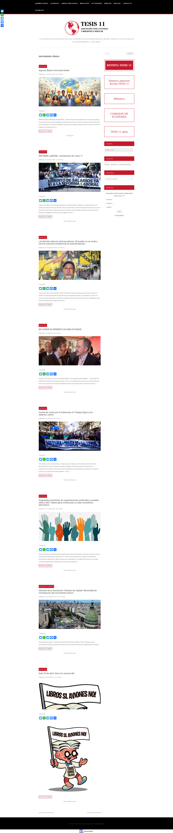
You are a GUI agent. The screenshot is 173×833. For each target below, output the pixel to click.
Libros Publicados (69, 3)
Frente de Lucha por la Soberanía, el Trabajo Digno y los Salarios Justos (66, 413)
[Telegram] (2, 18)
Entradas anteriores (46, 812)
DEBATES (107, 3)
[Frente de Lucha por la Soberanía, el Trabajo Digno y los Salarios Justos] (70, 436)
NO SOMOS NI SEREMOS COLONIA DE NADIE (60, 329)
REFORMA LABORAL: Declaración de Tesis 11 (61, 156)
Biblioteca (84, 3)
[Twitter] (2, 11)
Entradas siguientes (94, 812)
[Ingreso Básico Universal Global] (70, 91)
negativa (109, 203)
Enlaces (117, 3)
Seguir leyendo (45, 131)
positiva (109, 199)
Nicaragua (114, 164)
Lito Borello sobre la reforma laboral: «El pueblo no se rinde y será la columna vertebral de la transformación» (68, 242)
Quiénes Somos (41, 3)
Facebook (39, 10)
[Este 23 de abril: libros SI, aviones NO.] (70, 694)
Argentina (43, 66)
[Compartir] (2, 25)
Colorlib (84, 823)
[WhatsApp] (2, 15)
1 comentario (70, 135)
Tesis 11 (61, 74)
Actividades (97, 3)
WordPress (100, 823)
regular (109, 207)
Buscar (130, 53)
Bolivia (107, 164)
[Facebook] (2, 22)
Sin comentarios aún (70, 221)
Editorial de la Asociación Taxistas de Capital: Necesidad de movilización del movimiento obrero (68, 591)
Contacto (127, 3)
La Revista (54, 3)
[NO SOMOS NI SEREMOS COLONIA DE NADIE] (70, 350)
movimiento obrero (46, 586)
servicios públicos (125, 164)
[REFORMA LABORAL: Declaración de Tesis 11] (70, 177)
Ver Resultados (119, 215)
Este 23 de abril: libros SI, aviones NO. (57, 673)
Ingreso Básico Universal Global (54, 70)
